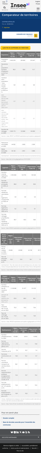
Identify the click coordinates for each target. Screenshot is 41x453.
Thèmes (5, 3)
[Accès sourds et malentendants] (7, 2)
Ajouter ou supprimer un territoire (15, 48)
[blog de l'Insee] (26, 433)
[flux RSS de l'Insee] (29, 433)
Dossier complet (8, 418)
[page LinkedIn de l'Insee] (17, 433)
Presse (38, 4)
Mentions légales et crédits (11, 445)
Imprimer (7, 27)
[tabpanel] (20, 228)
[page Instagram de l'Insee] (15, 433)
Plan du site (20, 451)
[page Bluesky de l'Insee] (12, 433)
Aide (3, 2)
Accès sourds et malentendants (20, 448)
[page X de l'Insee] (20, 433)
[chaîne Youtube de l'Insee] (23, 433)
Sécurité (34, 448)
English (37, 1)
